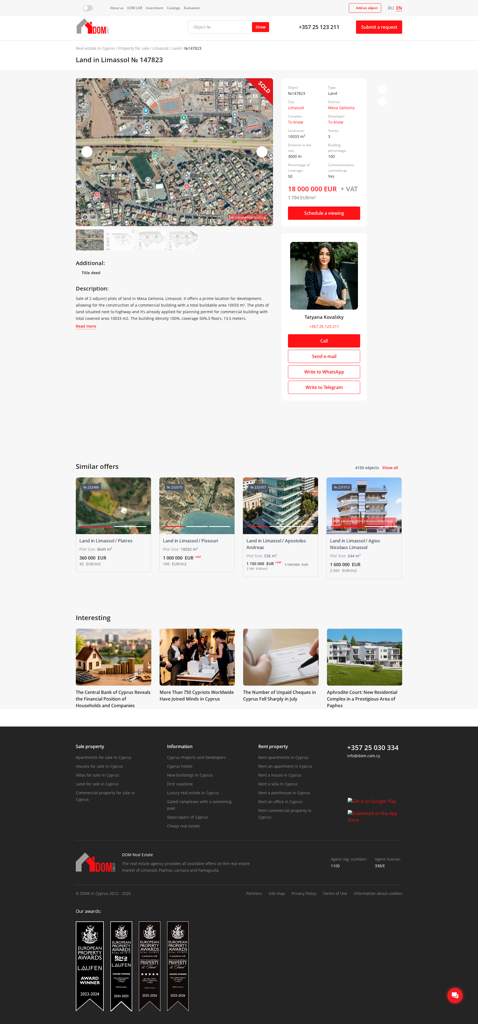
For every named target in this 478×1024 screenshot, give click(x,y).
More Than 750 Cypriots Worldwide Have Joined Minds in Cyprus (197, 695)
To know (295, 122)
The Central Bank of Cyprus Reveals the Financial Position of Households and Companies (113, 699)
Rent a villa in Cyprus (278, 784)
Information (180, 746)
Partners (254, 893)
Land (176, 48)
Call (324, 341)
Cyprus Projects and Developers (196, 757)
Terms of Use (335, 893)
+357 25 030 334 (373, 747)
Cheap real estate (183, 826)
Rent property (273, 746)
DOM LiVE (134, 8)
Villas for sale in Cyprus (97, 775)
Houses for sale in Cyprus (99, 766)
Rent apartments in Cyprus (283, 757)
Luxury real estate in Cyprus (193, 792)
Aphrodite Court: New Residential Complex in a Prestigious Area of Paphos (362, 699)
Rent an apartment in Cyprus (285, 766)
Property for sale (133, 48)
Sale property (90, 746)
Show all (390, 467)
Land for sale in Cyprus (97, 784)
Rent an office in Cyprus (280, 801)
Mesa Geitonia (341, 107)
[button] (261, 151)
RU (391, 8)
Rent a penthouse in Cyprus (284, 792)
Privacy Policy (304, 893)
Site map (277, 893)
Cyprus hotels (180, 766)
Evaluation (192, 8)
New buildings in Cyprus (190, 775)
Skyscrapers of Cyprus (187, 817)
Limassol (160, 48)
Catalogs (173, 8)
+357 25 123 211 (319, 27)
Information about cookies (378, 893)
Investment (154, 8)
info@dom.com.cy (363, 755)
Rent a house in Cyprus (280, 775)
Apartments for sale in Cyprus (103, 757)
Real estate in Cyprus (95, 48)
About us (117, 8)
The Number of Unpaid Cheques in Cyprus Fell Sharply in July (279, 695)
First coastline (180, 784)
